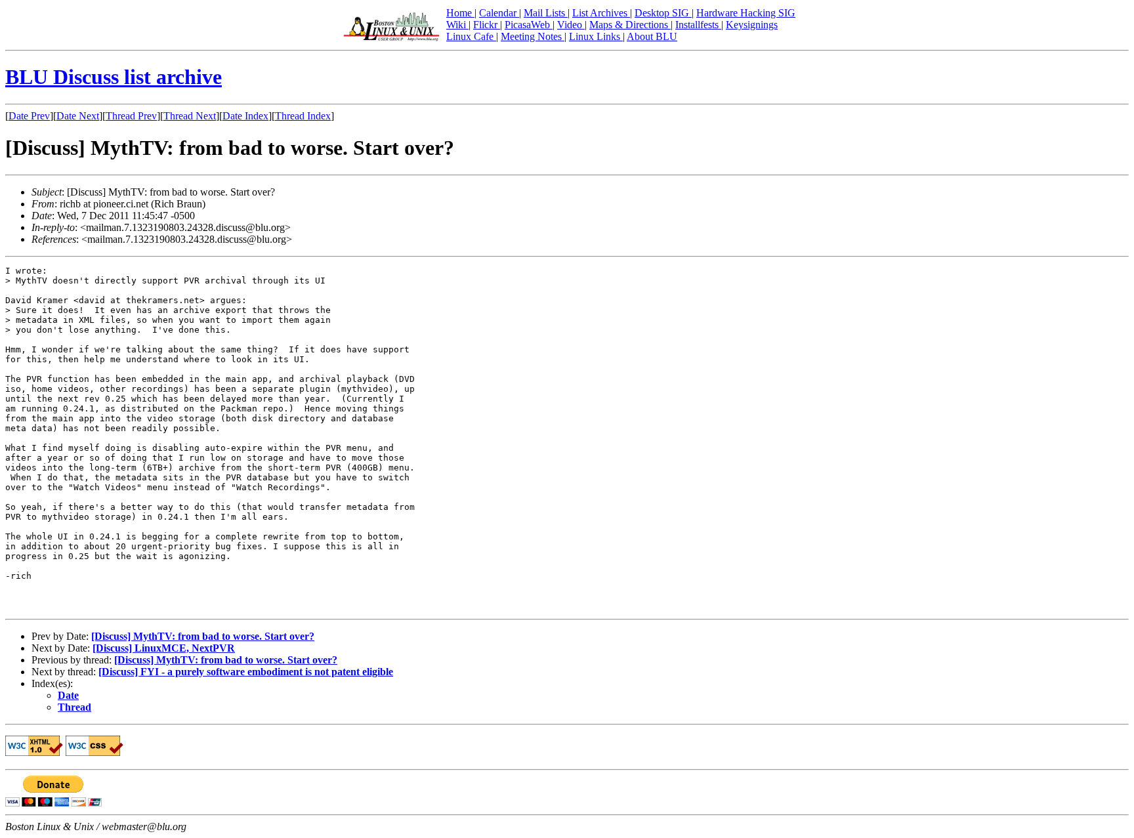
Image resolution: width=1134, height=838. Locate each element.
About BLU (652, 36)
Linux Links (596, 36)
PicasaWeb (529, 24)
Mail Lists (546, 12)
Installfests (698, 24)
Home (460, 12)
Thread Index (303, 115)
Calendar (499, 12)
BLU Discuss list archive (113, 77)
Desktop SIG (663, 12)
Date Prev (29, 115)
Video (571, 24)
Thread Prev (131, 115)
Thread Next (189, 115)
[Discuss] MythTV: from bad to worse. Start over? (202, 636)
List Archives (601, 12)
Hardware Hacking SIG (745, 12)
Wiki (457, 24)
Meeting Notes (532, 36)
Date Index (245, 115)
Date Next (77, 115)
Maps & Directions (630, 24)
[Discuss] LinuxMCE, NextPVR (164, 648)
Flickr (486, 24)
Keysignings (752, 24)
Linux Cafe (471, 36)
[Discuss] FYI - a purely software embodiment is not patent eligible (245, 671)
